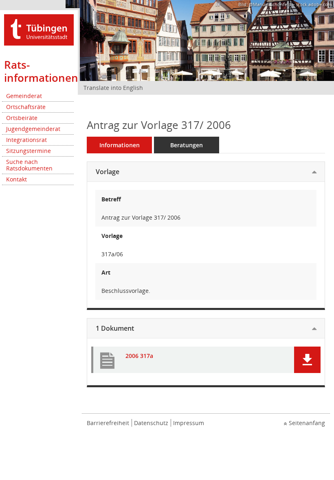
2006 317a (139, 356)
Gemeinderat (24, 96)
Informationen (119, 145)
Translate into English (113, 88)
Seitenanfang (307, 423)
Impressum (188, 423)
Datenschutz (151, 423)
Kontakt (16, 179)
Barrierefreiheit (108, 423)
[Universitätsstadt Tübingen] (39, 29)
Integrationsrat (26, 140)
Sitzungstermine (28, 151)
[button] (307, 360)
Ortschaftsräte (26, 107)
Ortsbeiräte (21, 118)
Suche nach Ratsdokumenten (29, 165)
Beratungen (186, 145)
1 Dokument (115, 328)
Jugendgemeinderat (33, 129)
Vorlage (107, 171)
